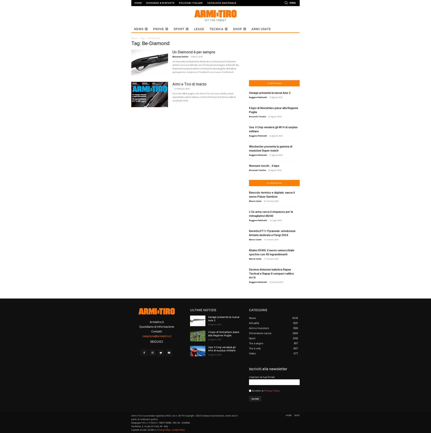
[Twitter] (161, 352)
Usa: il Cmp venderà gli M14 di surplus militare (222, 349)
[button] (280, 2)
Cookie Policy (178, 429)
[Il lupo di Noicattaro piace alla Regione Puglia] (197, 336)
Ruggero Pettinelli (258, 97)
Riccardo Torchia (257, 116)
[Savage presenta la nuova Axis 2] (197, 321)
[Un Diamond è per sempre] (149, 62)
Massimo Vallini (180, 56)
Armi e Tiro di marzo (189, 84)
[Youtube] (169, 352)
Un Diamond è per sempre (193, 52)
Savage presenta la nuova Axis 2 (270, 92)
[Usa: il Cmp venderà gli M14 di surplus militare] (197, 351)
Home (134, 38)
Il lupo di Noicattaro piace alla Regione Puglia (223, 334)
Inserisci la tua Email (262, 377)
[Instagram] (152, 352)
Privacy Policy (272, 390)
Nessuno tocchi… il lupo (264, 165)
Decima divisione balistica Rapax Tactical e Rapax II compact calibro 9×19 (271, 273)
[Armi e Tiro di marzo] (149, 94)
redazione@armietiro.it (156, 336)
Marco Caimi (255, 201)
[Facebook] (144, 352)
